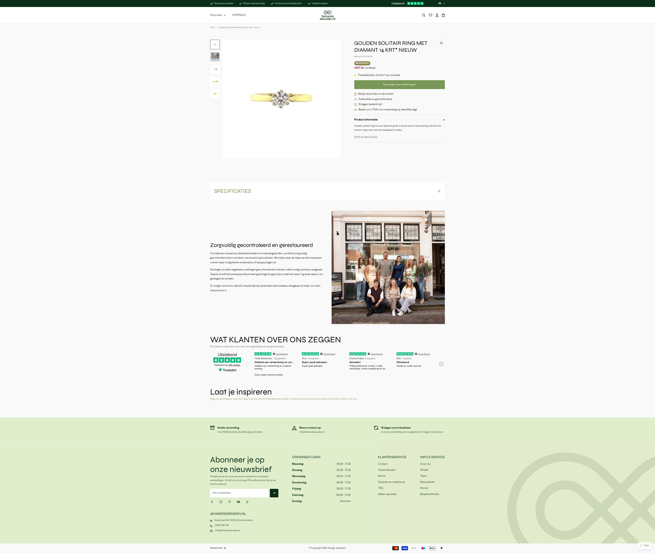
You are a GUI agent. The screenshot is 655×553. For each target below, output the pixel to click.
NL (440, 3)
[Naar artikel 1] (215, 44)
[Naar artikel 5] (215, 93)
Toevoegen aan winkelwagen (399, 84)
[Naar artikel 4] (215, 81)
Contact (383, 464)
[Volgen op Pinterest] (229, 502)
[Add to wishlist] (441, 43)
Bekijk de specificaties (365, 137)
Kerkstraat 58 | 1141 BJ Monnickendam (234, 520)
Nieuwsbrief (427, 482)
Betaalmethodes (429, 494)
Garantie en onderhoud (391, 482)
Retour (382, 476)
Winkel (424, 470)
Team (423, 476)
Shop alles (216, 15)
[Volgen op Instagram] (220, 502)
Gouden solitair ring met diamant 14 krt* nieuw (239, 27)
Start (212, 27)
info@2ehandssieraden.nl (312, 432)
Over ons (425, 464)
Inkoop (424, 488)
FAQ (380, 488)
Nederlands (216, 548)
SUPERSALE (239, 15)
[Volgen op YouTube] (238, 502)
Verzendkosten (387, 470)
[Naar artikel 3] (215, 69)
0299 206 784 (222, 525)
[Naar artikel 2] (215, 57)
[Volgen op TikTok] (247, 502)
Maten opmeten (387, 494)
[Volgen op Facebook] (212, 502)
